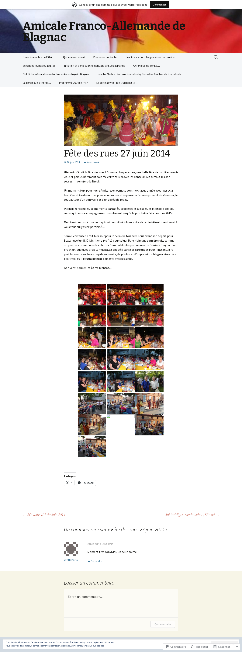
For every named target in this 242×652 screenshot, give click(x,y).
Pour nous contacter (105, 57)
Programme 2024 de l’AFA (73, 83)
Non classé (93, 162)
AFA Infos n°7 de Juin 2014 (44, 514)
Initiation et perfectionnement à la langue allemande (94, 65)
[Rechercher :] (216, 57)
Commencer (159, 4)
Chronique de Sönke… (146, 65)
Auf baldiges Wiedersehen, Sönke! (192, 514)
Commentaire (162, 624)
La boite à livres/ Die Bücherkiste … (117, 83)
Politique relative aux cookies (90, 645)
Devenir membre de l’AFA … (39, 57)
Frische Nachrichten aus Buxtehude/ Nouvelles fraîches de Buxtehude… (141, 74)
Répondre (96, 561)
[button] (92, 294)
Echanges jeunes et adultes (39, 65)
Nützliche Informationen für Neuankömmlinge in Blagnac (56, 74)
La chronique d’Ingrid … (37, 83)
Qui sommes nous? (74, 57)
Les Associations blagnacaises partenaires (150, 57)
